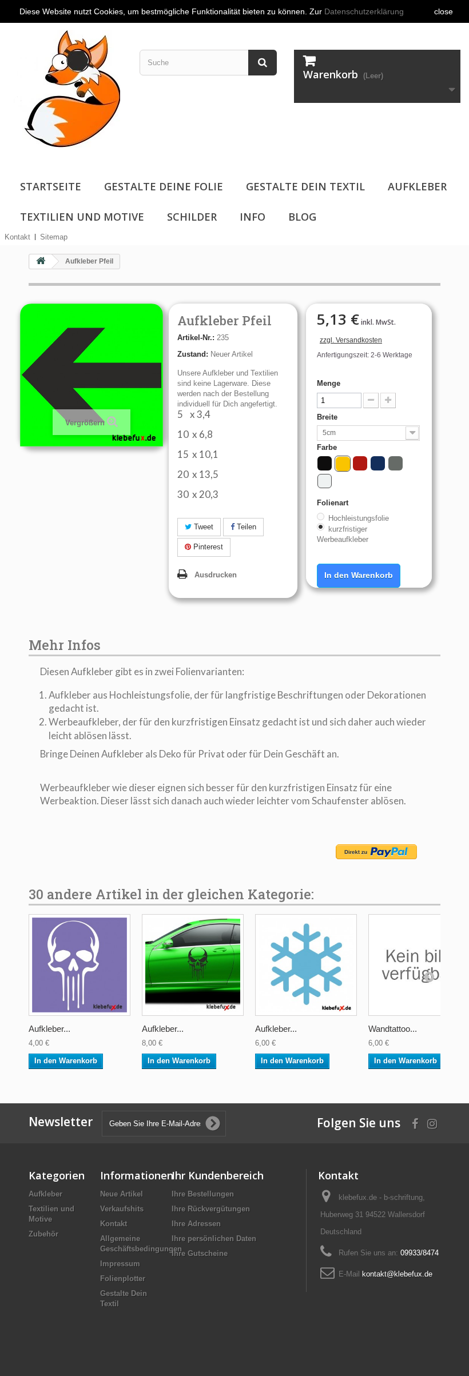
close (443, 11)
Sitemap (53, 237)
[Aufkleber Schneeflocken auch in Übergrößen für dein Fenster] (306, 965)
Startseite (50, 186)
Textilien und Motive (82, 217)
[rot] (360, 463)
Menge (328, 383)
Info (252, 217)
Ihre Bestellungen (203, 1194)
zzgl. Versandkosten (351, 340)
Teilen (245, 527)
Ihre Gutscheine (200, 1253)
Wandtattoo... (392, 1029)
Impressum (120, 1263)
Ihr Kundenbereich (218, 1175)
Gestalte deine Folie (163, 186)
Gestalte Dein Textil (305, 186)
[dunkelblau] (378, 463)
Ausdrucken (215, 575)
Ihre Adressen (196, 1223)
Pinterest (207, 547)
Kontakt (17, 237)
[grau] (395, 463)
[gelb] (343, 464)
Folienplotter (122, 1278)
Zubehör (43, 1234)
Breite (328, 417)
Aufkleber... (49, 1029)
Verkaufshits (122, 1209)
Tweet (202, 527)
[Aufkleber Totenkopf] (79, 965)
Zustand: (192, 354)
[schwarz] (324, 463)
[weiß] (324, 481)
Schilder (192, 217)
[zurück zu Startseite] (40, 261)
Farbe (328, 447)
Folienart (334, 502)
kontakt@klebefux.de (397, 1274)
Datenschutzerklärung (364, 11)
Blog (302, 217)
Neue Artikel (121, 1194)
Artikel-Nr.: (195, 337)
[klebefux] (64, 87)
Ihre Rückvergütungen (211, 1209)
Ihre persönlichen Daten (214, 1238)
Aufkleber (417, 186)
